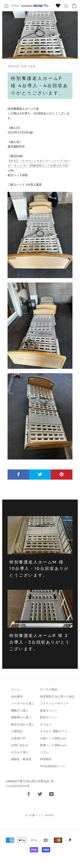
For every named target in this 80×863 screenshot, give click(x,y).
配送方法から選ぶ (22, 725)
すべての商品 (48, 690)
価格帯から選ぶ (21, 717)
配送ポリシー (48, 717)
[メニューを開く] (6, 6)
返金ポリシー (48, 711)
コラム (44, 752)
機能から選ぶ (19, 711)
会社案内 (17, 697)
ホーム (15, 690)
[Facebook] (28, 793)
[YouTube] (51, 793)
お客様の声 (18, 738)
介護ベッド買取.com (53, 738)
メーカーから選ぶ (22, 703)
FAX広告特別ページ (52, 766)
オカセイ (46, 725)
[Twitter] (40, 793)
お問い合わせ (19, 745)
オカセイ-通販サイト (53, 731)
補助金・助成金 (21, 759)
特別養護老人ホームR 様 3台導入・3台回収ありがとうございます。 (39, 642)
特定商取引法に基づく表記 (57, 697)
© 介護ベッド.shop (40, 815)
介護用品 (17, 731)
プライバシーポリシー (54, 703)
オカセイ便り (19, 752)
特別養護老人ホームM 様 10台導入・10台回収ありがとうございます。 (39, 569)
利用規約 (46, 759)
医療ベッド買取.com (53, 745)
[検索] (66, 6)
